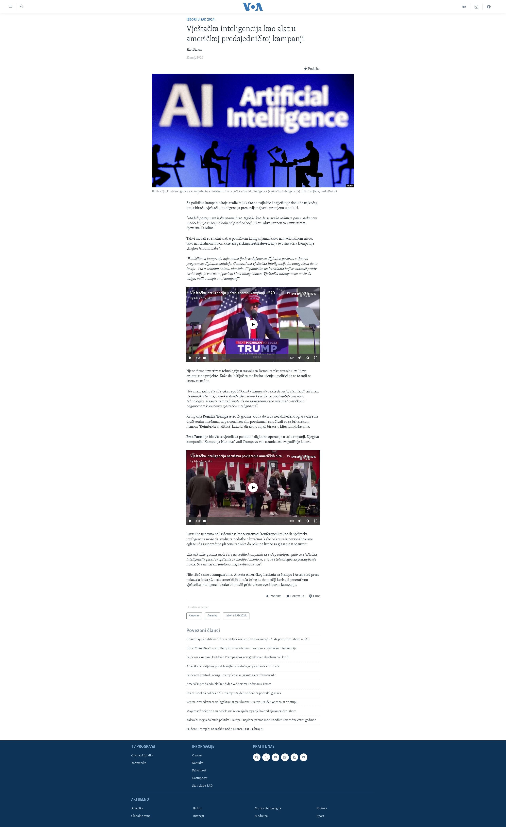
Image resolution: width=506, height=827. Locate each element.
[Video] (464, 7)
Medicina (261, 816)
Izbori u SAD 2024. (200, 20)
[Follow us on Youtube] (275, 757)
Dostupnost (199, 778)
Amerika (137, 808)
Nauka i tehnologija (268, 808)
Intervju (198, 816)
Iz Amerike (138, 763)
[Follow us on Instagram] (285, 757)
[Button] (312, 68)
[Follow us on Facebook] (257, 757)
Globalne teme (140, 816)
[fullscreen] (316, 358)
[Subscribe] (303, 757)
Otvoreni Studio (142, 755)
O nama (197, 755)
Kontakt (197, 763)
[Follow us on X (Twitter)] (266, 757)
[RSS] (294, 757)
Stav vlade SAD (202, 785)
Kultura (322, 808)
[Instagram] (476, 7)
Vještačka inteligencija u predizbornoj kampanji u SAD (232, 293)
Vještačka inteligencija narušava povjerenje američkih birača (237, 456)
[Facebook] (489, 7)
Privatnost (199, 770)
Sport (320, 816)
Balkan (197, 808)
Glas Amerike (203, 298)
